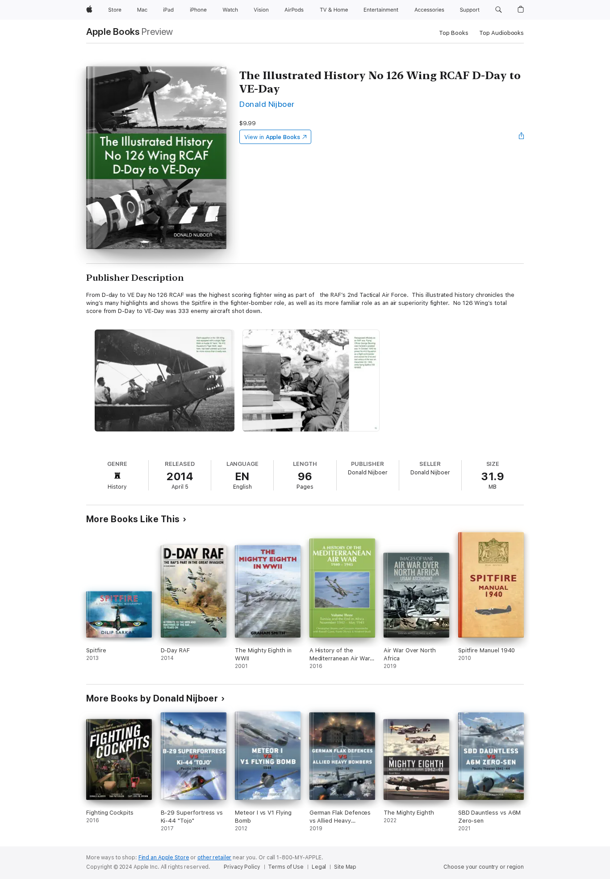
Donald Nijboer (267, 104)
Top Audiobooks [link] (501, 33)
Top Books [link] (453, 33)
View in (272, 137)
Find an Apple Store (163, 857)
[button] (499, 10)
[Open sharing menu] (521, 137)
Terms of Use (286, 867)
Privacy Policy (242, 867)
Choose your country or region (483, 867)
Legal (319, 867)
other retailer (214, 857)
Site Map (345, 867)
